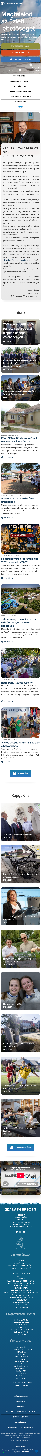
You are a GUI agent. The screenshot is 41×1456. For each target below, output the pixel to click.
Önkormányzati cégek (21, 1295)
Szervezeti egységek (21, 1322)
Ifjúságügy (21, 1371)
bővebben (8, 341)
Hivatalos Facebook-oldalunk (15, 260)
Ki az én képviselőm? (21, 1271)
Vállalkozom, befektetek (20, 54)
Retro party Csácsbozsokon (17, 683)
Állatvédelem (21, 1305)
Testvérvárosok (21, 1307)
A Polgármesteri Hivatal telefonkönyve (20, 1412)
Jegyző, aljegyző (21, 1320)
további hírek (22, 773)
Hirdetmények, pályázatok (20, 96)
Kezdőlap (21, 1215)
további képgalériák (22, 1147)
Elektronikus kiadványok (21, 1383)
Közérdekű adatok (21, 1332)
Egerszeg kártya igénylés (20, 91)
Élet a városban (19, 86)
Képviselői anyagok (20, 1417)
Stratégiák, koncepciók (21, 1290)
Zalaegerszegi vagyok (20, 41)
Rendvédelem (21, 1378)
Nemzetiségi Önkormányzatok (21, 1283)
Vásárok (21, 1380)
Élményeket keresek (20, 48)
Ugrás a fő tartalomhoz (34, 1)
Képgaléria (21, 1220)
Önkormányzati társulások (21, 1298)
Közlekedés (21, 1376)
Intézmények (21, 1359)
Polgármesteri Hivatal (19, 81)
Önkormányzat (19, 76)
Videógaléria (21, 1354)
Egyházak (21, 1364)
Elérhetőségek (21, 1325)
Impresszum (20, 1401)
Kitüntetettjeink (21, 1286)
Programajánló (21, 1347)
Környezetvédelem (21, 1302)
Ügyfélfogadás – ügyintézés (21, 1330)
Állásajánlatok (21, 1366)
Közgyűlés (21, 1276)
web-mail (20, 1406)
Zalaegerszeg (11, 3)
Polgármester (21, 1261)
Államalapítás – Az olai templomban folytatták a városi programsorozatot (20, 363)
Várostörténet (21, 1217)
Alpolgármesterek (21, 1263)
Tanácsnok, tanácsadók (21, 1274)
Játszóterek (21, 1373)
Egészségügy (21, 1369)
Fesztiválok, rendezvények (21, 1350)
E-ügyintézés (21, 1327)
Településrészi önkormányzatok (21, 1281)
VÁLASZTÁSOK (20, 102)
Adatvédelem (20, 1422)
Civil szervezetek (21, 1361)
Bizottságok (21, 1278)
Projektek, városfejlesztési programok (21, 1293)
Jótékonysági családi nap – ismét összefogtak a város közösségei (19, 622)
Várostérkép (21, 1300)
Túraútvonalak (21, 1385)
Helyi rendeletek (21, 1288)
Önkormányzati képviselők (19, 1265)
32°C (37, 64)
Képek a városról (21, 1357)
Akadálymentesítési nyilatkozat (20, 1427)
